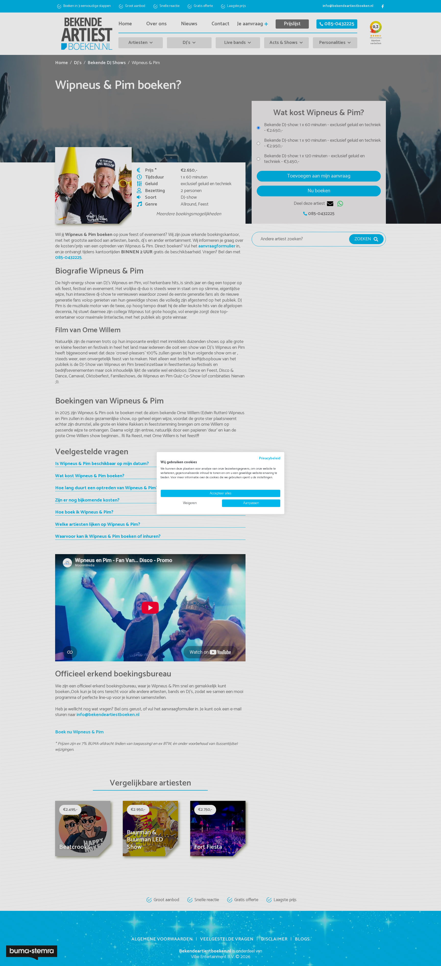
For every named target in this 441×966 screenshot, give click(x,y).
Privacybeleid (269, 458)
